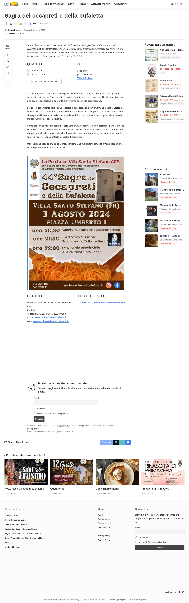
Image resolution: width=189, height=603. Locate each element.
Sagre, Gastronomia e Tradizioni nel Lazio (102, 302)
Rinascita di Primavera (155, 488)
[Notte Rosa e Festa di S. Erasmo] (26, 472)
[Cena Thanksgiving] (117, 472)
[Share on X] (11, 24)
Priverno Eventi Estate (171, 96)
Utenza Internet (14, 30)
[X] (172, 4)
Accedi (100, 515)
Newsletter (42, 408)
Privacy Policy (32, 428)
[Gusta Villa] (71, 472)
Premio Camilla (168, 65)
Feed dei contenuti (105, 519)
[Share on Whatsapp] (15, 24)
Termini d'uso (64, 425)
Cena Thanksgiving (107, 488)
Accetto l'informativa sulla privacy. (52, 413)
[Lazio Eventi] (11, 4)
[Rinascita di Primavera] (162, 472)
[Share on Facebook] (6, 24)
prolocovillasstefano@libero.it (50, 317)
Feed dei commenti (105, 523)
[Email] (20, 24)
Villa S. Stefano (85, 78)
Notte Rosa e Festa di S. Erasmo (24, 488)
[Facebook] (169, 4)
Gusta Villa (57, 488)
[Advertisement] (164, 147)
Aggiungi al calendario (46, 81)
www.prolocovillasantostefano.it (51, 321)
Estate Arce (166, 80)
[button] (176, 4)
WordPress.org (104, 527)
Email (36, 398)
